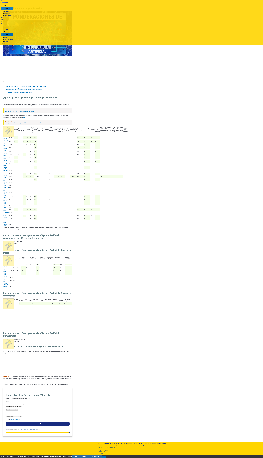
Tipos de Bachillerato (5, 42)
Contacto (101, 453)
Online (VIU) (6, 286)
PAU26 (5, 37)
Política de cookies (95, 456)
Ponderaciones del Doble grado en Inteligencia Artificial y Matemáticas (22, 91)
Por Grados (6, 11)
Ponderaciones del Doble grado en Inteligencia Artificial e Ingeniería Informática (24, 89)
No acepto (83, 456)
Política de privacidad (103, 450)
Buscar (2, 6)
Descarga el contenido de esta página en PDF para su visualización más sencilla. (23, 122)
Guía (2, 19)
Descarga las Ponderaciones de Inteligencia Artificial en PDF (19, 92)
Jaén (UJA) (6, 173)
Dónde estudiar (4, 23)
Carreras (3, 21)
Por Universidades (8, 15)
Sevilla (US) (6, 215)
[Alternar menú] (7, 8)
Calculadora (4, 30)
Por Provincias (7, 13)
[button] (5, 6)
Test (2, 17)
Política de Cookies (103, 451)
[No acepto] (104, 457)
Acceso (7, 58)
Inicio (2, 4)
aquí (24, 117)
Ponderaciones (4, 27)
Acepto (75, 456)
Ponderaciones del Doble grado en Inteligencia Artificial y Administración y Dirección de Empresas (28, 86)
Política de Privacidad (24, 429)
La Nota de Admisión (8, 39)
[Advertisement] (37, 70)
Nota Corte (3, 25)
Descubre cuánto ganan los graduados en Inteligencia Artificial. (19, 111)
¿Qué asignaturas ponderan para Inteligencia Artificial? (18, 85)
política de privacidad (15, 419)
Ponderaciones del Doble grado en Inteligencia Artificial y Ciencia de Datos (23, 88)
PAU (2, 32)
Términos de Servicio (33, 429)
